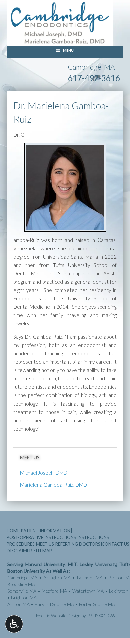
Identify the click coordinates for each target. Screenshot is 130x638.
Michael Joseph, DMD (43, 473)
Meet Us (30, 457)
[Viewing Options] (14, 624)
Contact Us (115, 544)
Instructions (93, 537)
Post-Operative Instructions (41, 537)
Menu (68, 50)
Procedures (21, 544)
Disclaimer (19, 550)
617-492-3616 (94, 78)
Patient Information (45, 530)
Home (13, 530)
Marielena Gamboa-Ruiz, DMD (53, 485)
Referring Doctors (77, 544)
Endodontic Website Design (55, 615)
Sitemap (42, 550)
